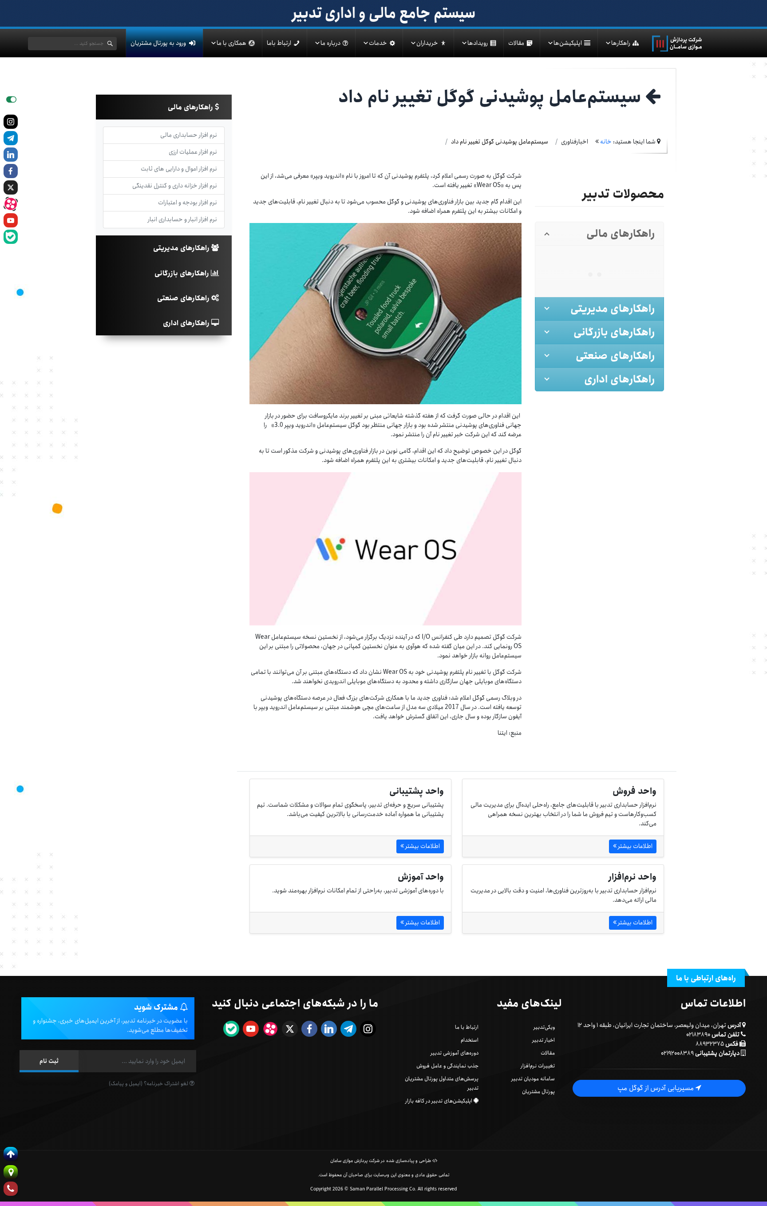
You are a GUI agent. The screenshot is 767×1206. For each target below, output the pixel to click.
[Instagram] (11, 122)
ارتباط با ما (466, 1027)
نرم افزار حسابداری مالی (188, 135)
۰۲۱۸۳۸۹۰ (698, 1034)
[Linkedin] (11, 154)
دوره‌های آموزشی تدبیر (454, 1053)
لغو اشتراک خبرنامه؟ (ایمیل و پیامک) (149, 1083)
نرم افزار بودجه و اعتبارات (187, 202)
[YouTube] (11, 220)
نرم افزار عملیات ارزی (193, 152)
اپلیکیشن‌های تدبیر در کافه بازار (438, 1101)
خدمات (378, 43)
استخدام (469, 1040)
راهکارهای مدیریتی (182, 248)
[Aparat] (11, 204)
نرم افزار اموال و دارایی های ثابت (179, 169)
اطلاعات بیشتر (634, 846)
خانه (606, 142)
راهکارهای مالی (191, 107)
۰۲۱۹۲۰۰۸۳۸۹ (677, 1053)
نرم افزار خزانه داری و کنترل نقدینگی (174, 186)
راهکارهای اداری (187, 323)
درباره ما (330, 43)
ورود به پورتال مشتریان (158, 43)
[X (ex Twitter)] (11, 187)
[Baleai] (11, 237)
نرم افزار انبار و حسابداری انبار (182, 219)
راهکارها (620, 43)
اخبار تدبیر (543, 1040)
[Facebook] (11, 171)
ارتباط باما (279, 43)
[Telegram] (11, 138)
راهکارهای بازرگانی (182, 273)
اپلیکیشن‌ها (568, 43)
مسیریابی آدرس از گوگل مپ (656, 1088)
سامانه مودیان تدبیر (533, 1079)
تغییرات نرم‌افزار (538, 1066)
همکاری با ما (231, 43)
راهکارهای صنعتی (184, 298)
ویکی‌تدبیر (544, 1027)
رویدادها (477, 43)
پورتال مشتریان (538, 1091)
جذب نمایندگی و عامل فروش (447, 1066)
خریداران (427, 43)
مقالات (516, 43)
